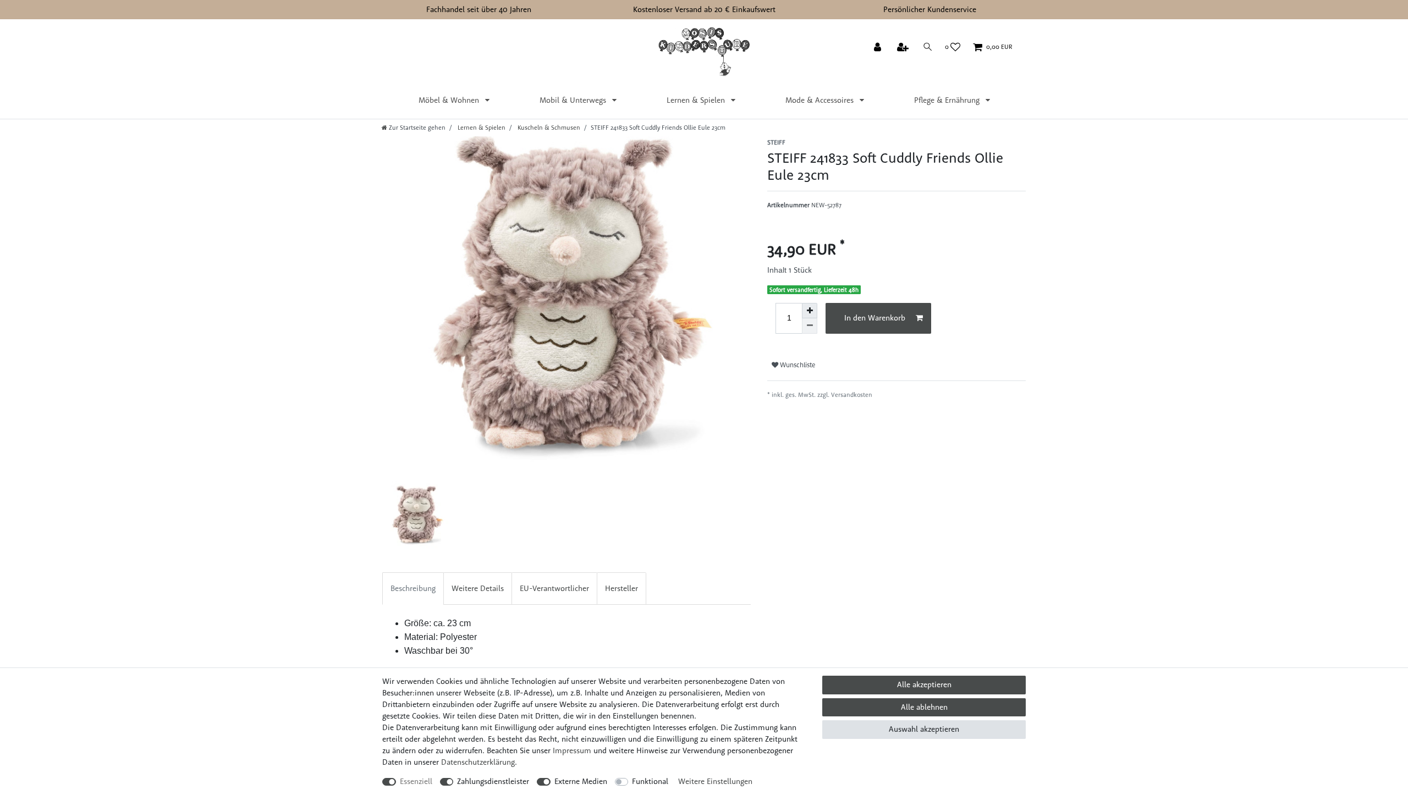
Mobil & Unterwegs (574, 100)
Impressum (572, 750)
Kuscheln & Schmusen (548, 127)
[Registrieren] (904, 47)
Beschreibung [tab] (413, 588)
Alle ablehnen (924, 707)
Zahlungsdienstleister (493, 781)
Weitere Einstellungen (715, 781)
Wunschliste (796, 365)
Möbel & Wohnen (450, 100)
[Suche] (928, 47)
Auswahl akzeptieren (924, 729)
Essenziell (416, 781)
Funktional (650, 781)
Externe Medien (580, 781)
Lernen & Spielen (697, 100)
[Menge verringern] (809, 326)
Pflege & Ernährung (948, 100)
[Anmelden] (878, 47)
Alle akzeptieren (924, 684)
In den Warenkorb (874, 318)
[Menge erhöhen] (809, 310)
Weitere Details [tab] (478, 588)
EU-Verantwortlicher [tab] (554, 588)
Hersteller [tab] (621, 588)
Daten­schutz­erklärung (478, 762)
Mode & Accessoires (820, 100)
